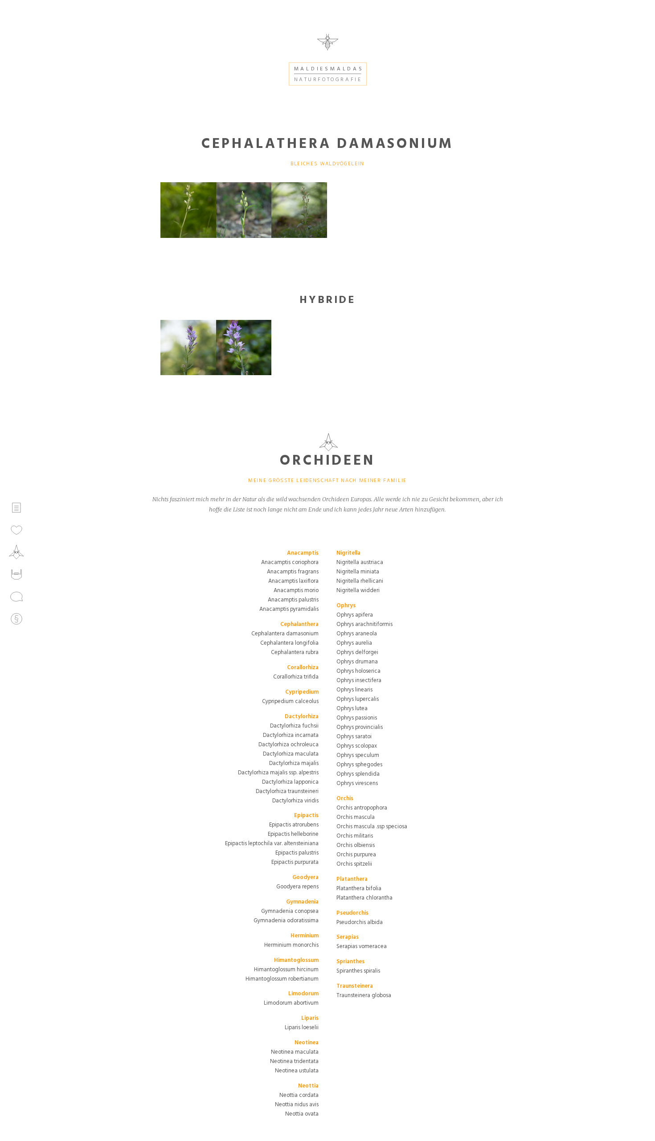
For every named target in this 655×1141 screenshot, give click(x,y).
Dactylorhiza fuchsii (294, 726)
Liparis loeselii (302, 1027)
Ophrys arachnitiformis (364, 624)
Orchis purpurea (356, 854)
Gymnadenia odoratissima (286, 920)
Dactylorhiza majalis (294, 763)
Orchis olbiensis (355, 845)
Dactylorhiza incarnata (291, 735)
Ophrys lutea (352, 708)
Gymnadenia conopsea (290, 911)
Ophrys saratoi (354, 736)
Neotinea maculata (295, 1052)
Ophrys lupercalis (357, 699)
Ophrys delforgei (357, 652)
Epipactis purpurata (295, 862)
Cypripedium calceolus (290, 701)
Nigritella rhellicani (359, 581)
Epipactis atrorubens (294, 825)
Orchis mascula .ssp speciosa (371, 826)
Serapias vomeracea (361, 946)
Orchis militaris (354, 836)
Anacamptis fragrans (293, 572)
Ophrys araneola (356, 633)
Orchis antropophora (361, 808)
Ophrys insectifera (358, 680)
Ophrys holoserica (358, 671)
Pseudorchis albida (359, 922)
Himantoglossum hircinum (286, 969)
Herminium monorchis (291, 945)
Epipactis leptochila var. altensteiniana (272, 843)
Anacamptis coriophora (290, 562)
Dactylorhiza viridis (295, 801)
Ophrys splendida (358, 774)
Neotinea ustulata (297, 1071)
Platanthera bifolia (358, 888)
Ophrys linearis (354, 690)
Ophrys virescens (357, 783)
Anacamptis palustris (293, 600)
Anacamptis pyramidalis (289, 609)
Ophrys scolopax (356, 746)
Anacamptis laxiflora (293, 581)
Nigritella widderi (358, 590)
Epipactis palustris (297, 853)
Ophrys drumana (357, 662)
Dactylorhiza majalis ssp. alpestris (278, 772)
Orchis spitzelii (354, 864)
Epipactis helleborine (293, 834)
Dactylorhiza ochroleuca (288, 744)
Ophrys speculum (357, 755)
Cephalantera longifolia (289, 643)
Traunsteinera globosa (363, 995)
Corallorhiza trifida (296, 677)
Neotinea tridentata (294, 1061)
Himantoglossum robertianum (282, 979)
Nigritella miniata (357, 572)
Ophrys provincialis (359, 727)
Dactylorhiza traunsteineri (287, 791)
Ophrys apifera (354, 615)
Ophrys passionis (356, 718)
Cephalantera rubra (295, 652)
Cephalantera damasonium (285, 633)
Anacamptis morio (296, 590)
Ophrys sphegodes (359, 764)
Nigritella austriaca (359, 562)
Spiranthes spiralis (358, 971)
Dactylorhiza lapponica (290, 782)
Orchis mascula (355, 817)
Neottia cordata (299, 1095)
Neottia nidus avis (297, 1104)
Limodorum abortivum (291, 1003)
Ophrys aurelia (354, 643)
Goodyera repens (297, 887)
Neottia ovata (302, 1114)
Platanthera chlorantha (364, 898)
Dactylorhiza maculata (291, 754)
